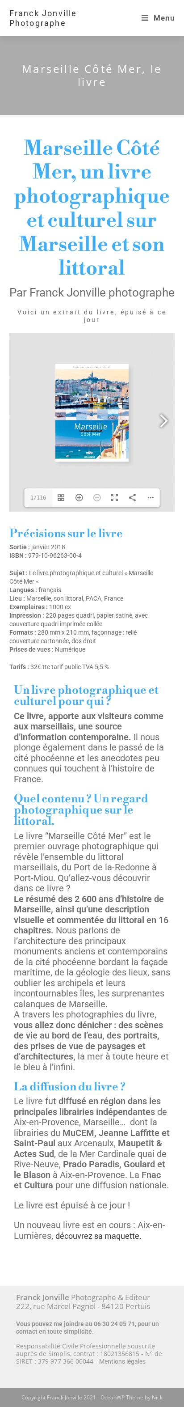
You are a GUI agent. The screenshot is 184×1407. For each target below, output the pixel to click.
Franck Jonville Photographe (43, 18)
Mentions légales (122, 1361)
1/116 (38, 498)
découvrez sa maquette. (98, 1236)
